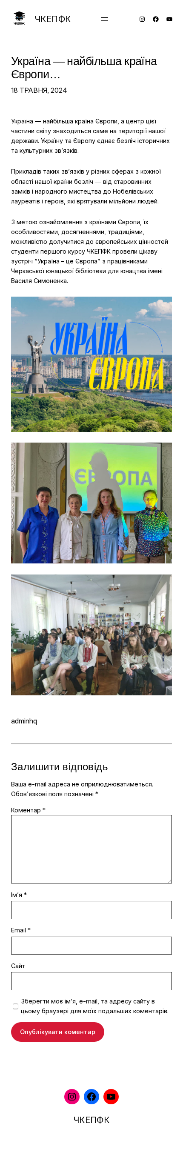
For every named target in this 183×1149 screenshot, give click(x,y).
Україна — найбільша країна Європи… (84, 68)
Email (21, 930)
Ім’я (19, 894)
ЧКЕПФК (53, 19)
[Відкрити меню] (105, 19)
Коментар (28, 810)
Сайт (18, 965)
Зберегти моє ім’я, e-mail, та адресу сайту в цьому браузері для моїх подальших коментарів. (95, 1006)
